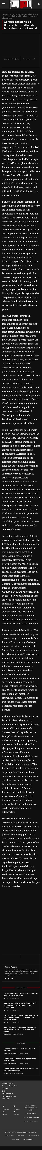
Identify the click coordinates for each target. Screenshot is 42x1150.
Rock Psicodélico (31, 1113)
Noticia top (7, 1073)
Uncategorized (14, 14)
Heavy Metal (9, 1136)
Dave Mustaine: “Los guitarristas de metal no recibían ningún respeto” (21, 1069)
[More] (24, 64)
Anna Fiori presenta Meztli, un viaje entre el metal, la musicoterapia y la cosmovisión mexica (20, 1029)
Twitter (5, 1114)
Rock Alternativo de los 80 (31, 1117)
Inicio (4, 14)
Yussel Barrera (11, 967)
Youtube (16, 1114)
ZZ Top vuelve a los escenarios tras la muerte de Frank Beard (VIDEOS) (21, 994)
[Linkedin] (9, 978)
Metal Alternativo (33, 1136)
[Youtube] (12, 978)
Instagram (16, 1109)
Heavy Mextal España (10, 1053)
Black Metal (20, 1136)
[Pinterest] (15, 64)
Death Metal (15, 1140)
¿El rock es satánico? (30, 1122)
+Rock (6, 998)
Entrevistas (7, 1034)
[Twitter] (10, 64)
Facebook (6, 1109)
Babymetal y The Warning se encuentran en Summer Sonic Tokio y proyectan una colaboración (20, 1005)
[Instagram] (14, 1106)
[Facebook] (6, 64)
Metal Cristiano (28, 1140)
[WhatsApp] (20, 64)
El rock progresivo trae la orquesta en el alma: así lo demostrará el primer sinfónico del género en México (21, 1017)
